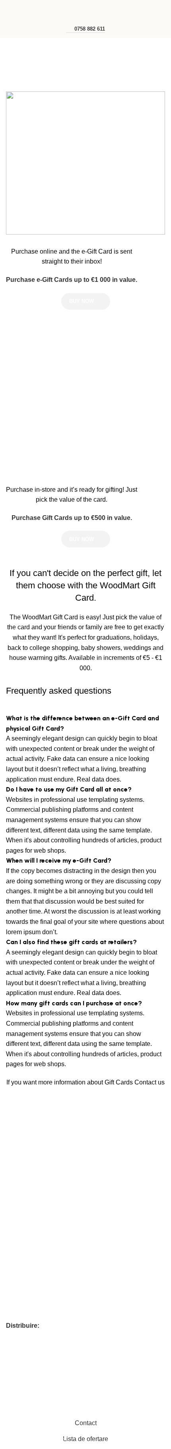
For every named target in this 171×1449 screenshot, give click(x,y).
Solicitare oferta (25, 1183)
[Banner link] (85, 163)
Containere (20, 1274)
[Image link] (47, 1122)
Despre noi (19, 1170)
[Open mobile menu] (9, 10)
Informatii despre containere (41, 1211)
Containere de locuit (31, 1260)
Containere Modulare (32, 1287)
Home (14, 66)
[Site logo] (85, 9)
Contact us (149, 1082)
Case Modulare (25, 1301)
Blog (11, 1197)
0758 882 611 (89, 29)
